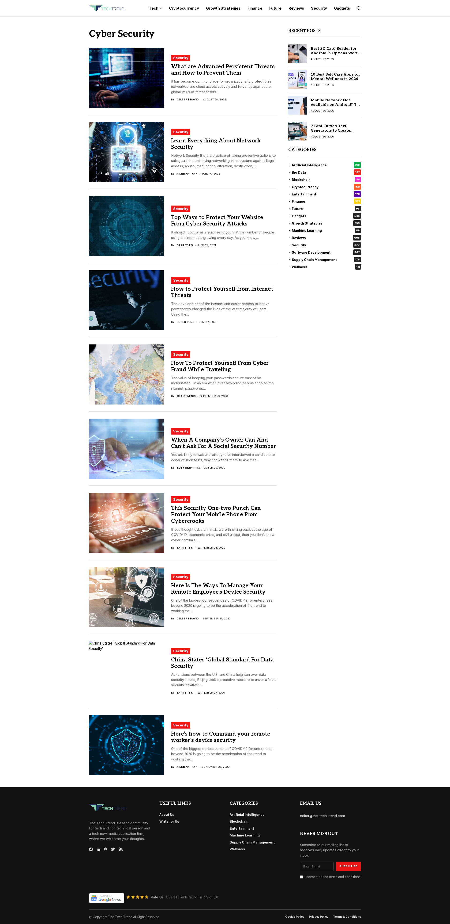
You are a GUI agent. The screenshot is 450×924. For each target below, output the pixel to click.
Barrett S (184, 245)
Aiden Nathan (186, 173)
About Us (166, 815)
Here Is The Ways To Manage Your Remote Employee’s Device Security (218, 589)
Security (180, 58)
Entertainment (326, 194)
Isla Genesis (186, 396)
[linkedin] (98, 849)
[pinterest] (105, 849)
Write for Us (169, 821)
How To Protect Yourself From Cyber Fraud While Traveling (220, 366)
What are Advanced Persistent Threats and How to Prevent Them (223, 69)
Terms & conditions (347, 916)
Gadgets (326, 216)
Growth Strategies (326, 223)
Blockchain (326, 180)
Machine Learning (326, 231)
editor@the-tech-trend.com (322, 815)
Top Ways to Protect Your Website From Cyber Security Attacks (217, 220)
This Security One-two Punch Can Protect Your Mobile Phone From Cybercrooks (216, 514)
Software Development (326, 252)
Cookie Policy (294, 916)
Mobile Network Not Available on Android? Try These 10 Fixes (335, 104)
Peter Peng (185, 322)
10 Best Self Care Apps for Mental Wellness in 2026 (335, 76)
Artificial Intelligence (326, 165)
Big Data (326, 172)
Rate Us (157, 897)
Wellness (326, 267)
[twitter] (113, 849)
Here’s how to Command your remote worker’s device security (220, 737)
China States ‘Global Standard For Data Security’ (222, 663)
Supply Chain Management (326, 260)
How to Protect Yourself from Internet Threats (222, 292)
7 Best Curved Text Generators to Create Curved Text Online (330, 130)
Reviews (326, 238)
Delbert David (187, 99)
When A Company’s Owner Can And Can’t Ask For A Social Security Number (223, 443)
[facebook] (91, 849)
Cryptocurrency (326, 187)
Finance (326, 201)
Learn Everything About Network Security (216, 144)
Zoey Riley (184, 467)
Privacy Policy (318, 916)
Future (326, 209)
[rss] (121, 849)
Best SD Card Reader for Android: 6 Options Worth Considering (335, 53)
